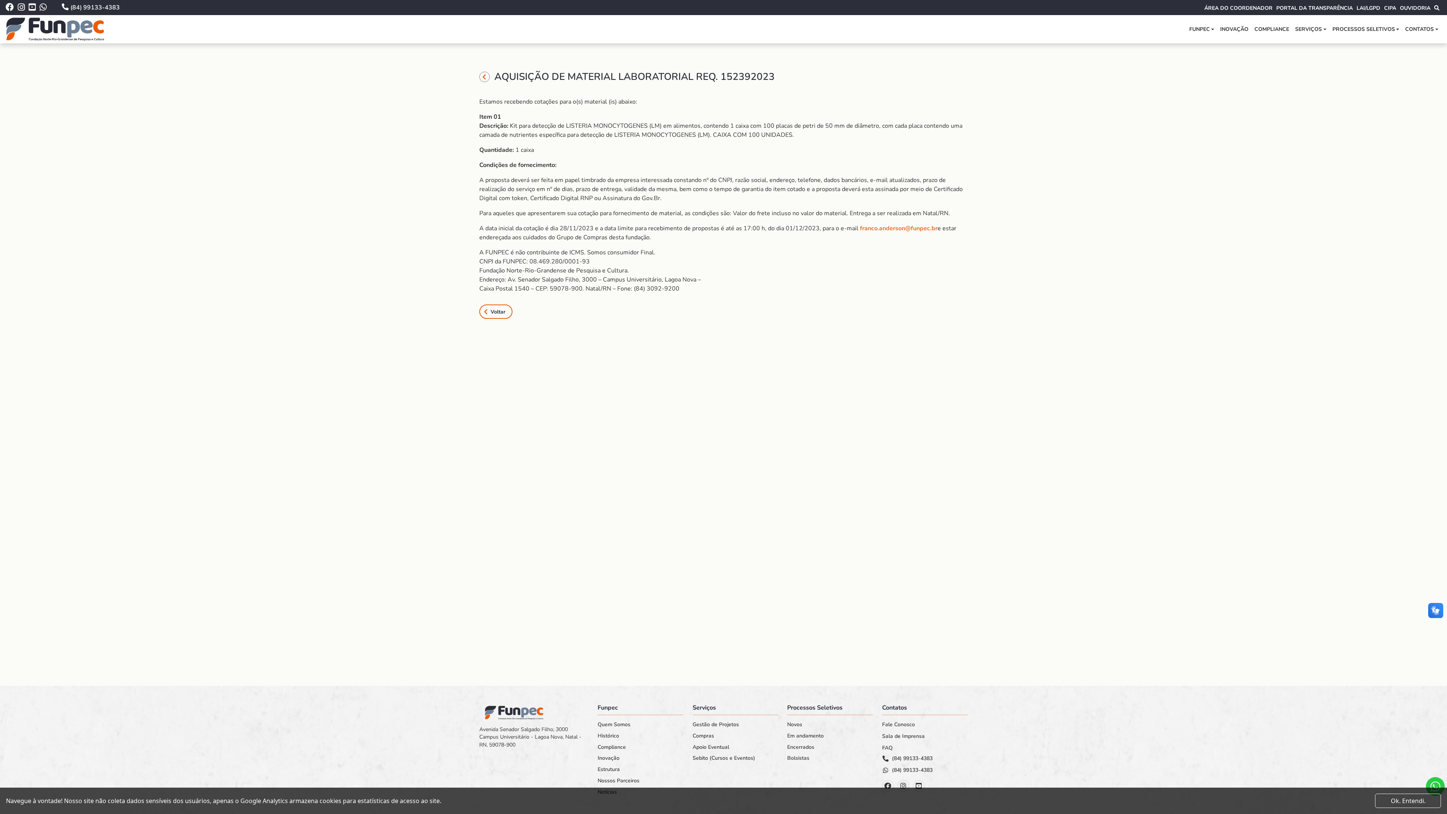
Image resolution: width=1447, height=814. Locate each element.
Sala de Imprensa (903, 736)
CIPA (1390, 8)
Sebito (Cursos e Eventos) (724, 758)
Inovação (1234, 29)
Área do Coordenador (1238, 8)
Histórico (608, 736)
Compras (703, 736)
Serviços (1308, 29)
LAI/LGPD (1368, 8)
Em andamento (805, 736)
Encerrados (800, 747)
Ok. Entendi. (1408, 801)
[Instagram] (903, 786)
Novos (794, 724)
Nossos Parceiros (618, 780)
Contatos (1419, 29)
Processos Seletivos (1363, 29)
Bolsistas (798, 758)
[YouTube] (919, 786)
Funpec (1199, 29)
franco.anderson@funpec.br (899, 228)
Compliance (1271, 29)
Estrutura (609, 769)
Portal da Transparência (1314, 8)
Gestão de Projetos (716, 724)
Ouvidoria (1415, 8)
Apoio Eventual (711, 747)
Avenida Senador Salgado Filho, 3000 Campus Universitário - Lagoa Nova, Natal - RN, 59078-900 (530, 737)
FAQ (887, 748)
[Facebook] (888, 786)
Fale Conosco (898, 724)
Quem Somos (614, 724)
